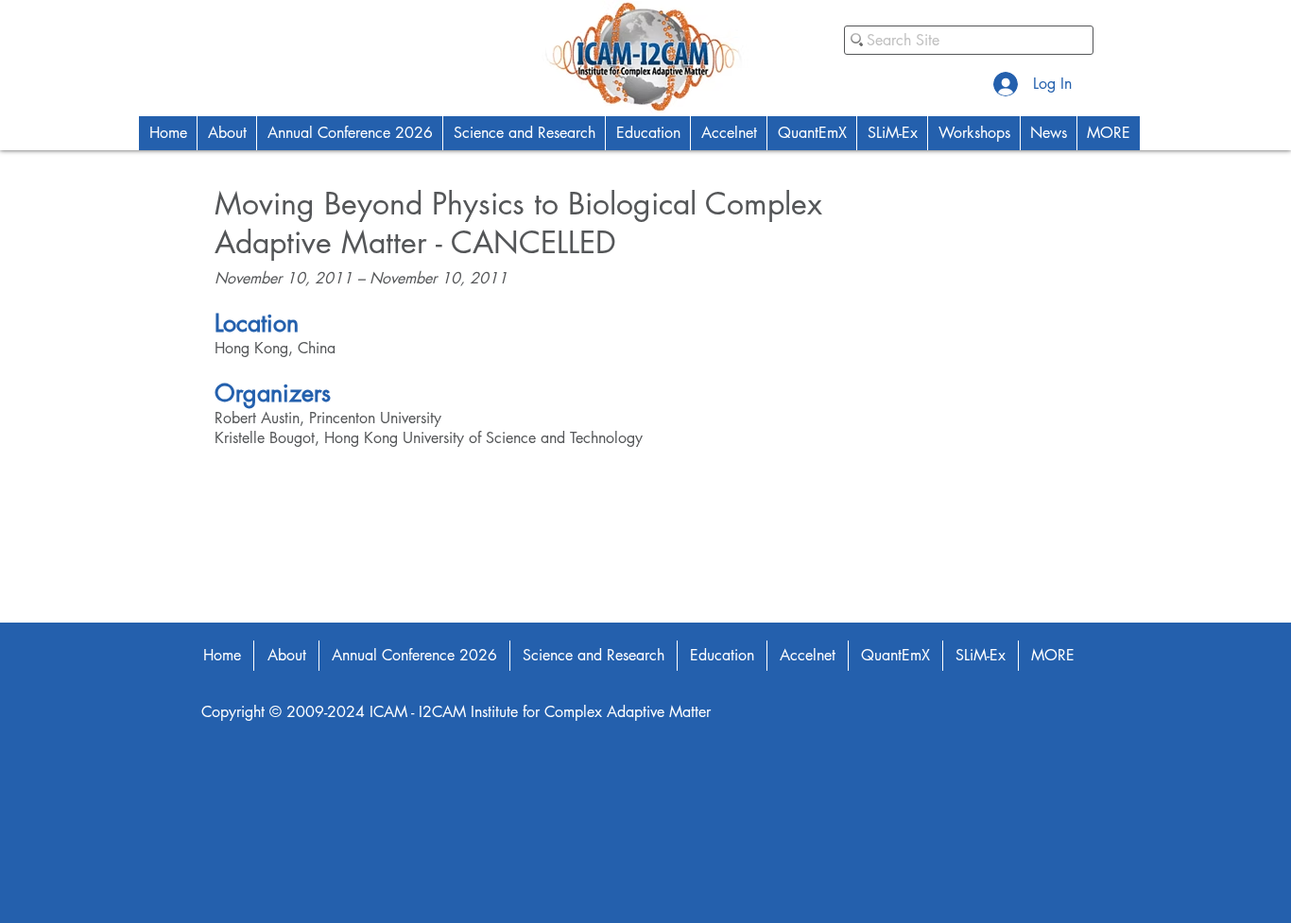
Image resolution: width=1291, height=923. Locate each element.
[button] (226, 133)
